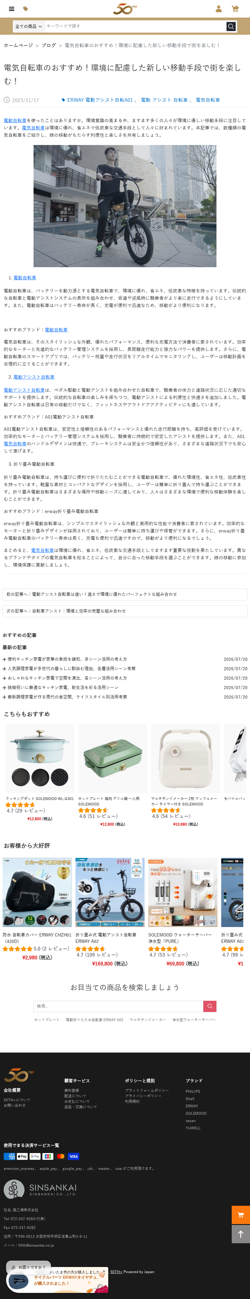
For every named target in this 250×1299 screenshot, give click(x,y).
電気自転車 (33, 128)
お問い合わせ (15, 1105)
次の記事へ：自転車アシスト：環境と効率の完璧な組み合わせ (66, 611)
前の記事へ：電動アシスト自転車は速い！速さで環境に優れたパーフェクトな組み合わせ (91, 594)
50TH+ (116, 1272)
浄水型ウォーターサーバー (194, 1020)
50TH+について (17, 1100)
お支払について (77, 1101)
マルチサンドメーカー (148, 1020)
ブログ (48, 45)
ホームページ (18, 45)
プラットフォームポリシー (147, 1090)
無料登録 (71, 1090)
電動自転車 (15, 120)
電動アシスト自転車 (34, 377)
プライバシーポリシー (143, 1096)
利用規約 (132, 1101)
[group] (40, 809)
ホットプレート (47, 1020)
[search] (231, 26)
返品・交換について (80, 1107)
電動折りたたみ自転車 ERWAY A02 (94, 1020)
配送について (75, 1096)
